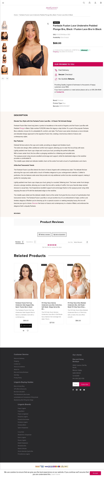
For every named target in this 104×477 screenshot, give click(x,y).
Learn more (55, 474)
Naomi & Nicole (22, 448)
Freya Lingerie (22, 408)
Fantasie (60, 100)
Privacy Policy (18, 378)
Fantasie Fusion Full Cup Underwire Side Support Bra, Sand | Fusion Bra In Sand (25, 305)
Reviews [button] (18, 242)
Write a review (45, 235)
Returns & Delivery (19, 358)
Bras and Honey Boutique (21, 372)
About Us (16, 369)
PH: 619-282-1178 (78, 378)
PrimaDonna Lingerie (24, 454)
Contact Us (60, 92)
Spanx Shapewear (23, 428)
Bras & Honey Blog (19, 386)
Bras (64, 103)
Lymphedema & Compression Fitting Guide (26, 397)
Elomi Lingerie (22, 437)
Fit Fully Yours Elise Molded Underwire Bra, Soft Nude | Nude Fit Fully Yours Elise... (77, 305)
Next (7, 78)
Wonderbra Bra (22, 446)
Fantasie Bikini (22, 425)
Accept (95, 473)
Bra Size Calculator (19, 392)
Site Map (16, 375)
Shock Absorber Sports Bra (25, 451)
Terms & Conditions (19, 367)
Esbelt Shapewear (23, 443)
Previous (3, 78)
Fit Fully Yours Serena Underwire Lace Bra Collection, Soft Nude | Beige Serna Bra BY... (52, 306)
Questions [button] (29, 242)
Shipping (55, 52)
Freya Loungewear (23, 414)
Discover (35, 203)
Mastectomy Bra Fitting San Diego (23, 400)
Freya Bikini (21, 411)
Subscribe (84, 384)
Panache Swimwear (23, 419)
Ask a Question (60, 235)
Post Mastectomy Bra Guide (22, 394)
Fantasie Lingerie (23, 422)
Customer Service (21, 354)
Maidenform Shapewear (24, 435)
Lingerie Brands (24, 404)
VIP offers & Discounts (20, 389)
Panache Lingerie (23, 417)
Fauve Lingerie (22, 440)
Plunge (22, 128)
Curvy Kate (21, 432)
